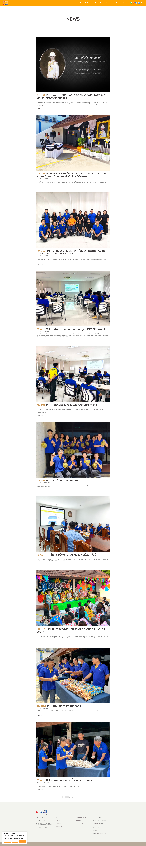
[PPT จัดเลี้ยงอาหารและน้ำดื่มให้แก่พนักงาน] (73, 749)
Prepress (58, 820)
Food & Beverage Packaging (80, 817)
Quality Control (59, 826)
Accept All (22, 841)
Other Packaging (78, 826)
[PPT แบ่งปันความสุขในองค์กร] (73, 450)
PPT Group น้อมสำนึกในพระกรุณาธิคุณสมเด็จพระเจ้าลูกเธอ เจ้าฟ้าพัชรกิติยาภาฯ (72, 96)
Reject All (15, 841)
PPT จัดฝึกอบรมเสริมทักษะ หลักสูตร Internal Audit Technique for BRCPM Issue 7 (71, 252)
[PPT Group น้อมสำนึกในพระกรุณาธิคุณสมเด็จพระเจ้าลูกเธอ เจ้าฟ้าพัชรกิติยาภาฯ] (73, 64)
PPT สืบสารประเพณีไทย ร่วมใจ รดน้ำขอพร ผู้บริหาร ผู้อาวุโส (72, 630)
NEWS (48, 100)
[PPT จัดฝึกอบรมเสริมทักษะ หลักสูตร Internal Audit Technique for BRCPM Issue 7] (73, 220)
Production (58, 823)
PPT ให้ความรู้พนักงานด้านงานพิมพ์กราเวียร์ (71, 555)
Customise (7, 841)
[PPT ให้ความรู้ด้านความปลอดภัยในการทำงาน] (73, 374)
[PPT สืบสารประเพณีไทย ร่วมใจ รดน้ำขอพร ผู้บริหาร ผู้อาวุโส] (73, 598)
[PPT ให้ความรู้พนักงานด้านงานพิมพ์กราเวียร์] (73, 524)
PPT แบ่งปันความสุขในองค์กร (63, 480)
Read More (40, 108)
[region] (14, 838)
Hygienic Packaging (78, 820)
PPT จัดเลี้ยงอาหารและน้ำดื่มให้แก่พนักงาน (69, 780)
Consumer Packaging (79, 823)
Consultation (58, 817)
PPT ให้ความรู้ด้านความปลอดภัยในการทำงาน (71, 405)
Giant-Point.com (81, 843)
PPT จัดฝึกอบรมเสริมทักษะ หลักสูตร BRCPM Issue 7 (75, 329)
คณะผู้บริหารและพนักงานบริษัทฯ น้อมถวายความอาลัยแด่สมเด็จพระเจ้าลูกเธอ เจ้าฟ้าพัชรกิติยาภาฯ (72, 174)
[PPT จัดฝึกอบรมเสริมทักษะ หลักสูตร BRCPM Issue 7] (73, 298)
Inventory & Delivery (60, 829)
